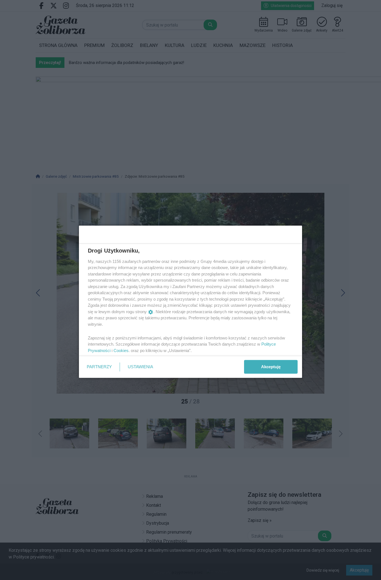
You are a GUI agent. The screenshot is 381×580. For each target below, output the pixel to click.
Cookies (121, 350)
